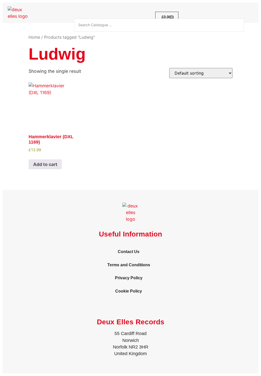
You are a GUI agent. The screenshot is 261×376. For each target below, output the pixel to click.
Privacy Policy (128, 278)
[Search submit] (252, 25)
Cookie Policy (128, 291)
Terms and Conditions (128, 265)
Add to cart (45, 164)
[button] (134, 17)
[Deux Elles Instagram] (238, 16)
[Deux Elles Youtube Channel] (252, 16)
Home (34, 37)
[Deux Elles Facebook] (225, 16)
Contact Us (128, 251)
